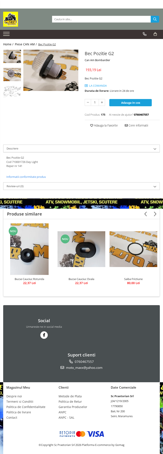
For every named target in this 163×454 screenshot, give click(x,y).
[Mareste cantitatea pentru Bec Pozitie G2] (102, 102)
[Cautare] (155, 19)
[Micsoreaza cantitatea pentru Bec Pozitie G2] (88, 102)
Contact (11, 417)
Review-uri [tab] (15, 186)
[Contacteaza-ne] (144, 34)
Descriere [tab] (12, 148)
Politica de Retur (70, 401)
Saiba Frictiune (133, 279)
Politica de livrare (18, 412)
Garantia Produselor (73, 407)
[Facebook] (44, 335)
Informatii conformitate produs (26, 177)
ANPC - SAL (66, 417)
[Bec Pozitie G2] (50, 70)
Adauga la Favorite (105, 125)
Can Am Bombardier (97, 60)
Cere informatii (138, 125)
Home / (8, 44)
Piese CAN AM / (26, 44)
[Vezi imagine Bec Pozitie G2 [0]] (12, 56)
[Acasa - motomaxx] (24, 19)
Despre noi (14, 396)
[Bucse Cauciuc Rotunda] (29, 249)
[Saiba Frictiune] (133, 249)
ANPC (62, 412)
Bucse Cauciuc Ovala (81, 279)
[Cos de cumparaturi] (155, 34)
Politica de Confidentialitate (25, 407)
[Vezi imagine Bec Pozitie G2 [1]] (12, 74)
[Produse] (7, 35)
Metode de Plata (70, 396)
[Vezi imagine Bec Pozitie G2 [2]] (12, 91)
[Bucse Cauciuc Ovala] (81, 249)
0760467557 (84, 361)
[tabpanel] (50, 70)
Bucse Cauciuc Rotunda (29, 279)
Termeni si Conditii (19, 401)
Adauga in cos (130, 103)
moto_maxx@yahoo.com (84, 367)
